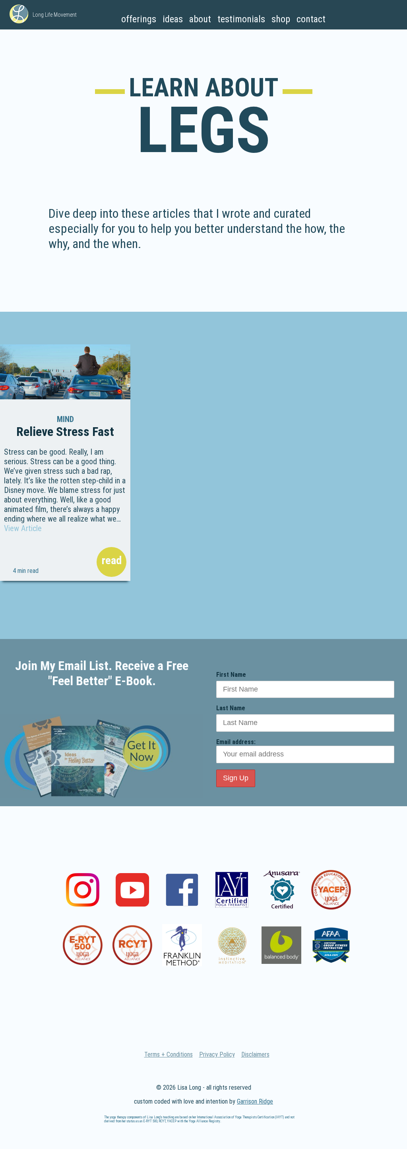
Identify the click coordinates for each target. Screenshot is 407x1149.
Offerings (138, 19)
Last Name (230, 708)
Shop (280, 19)
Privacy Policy (217, 1054)
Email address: (236, 742)
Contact (311, 19)
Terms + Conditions (168, 1054)
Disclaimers (255, 1054)
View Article (23, 528)
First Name (231, 674)
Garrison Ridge (255, 1101)
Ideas (173, 19)
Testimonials (241, 19)
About (200, 19)
